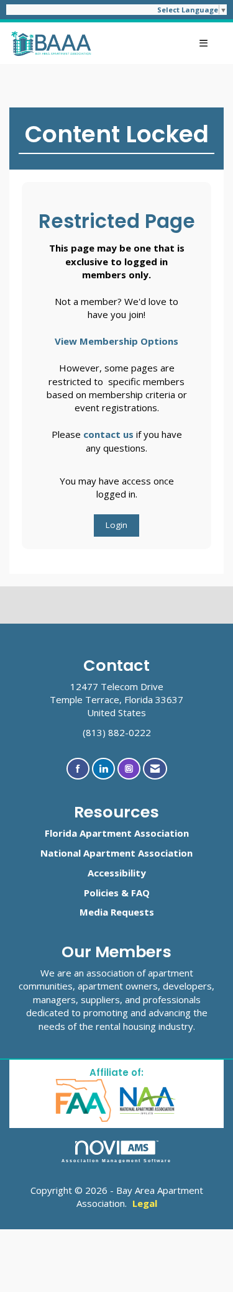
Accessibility (117, 873)
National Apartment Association (116, 853)
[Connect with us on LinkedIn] (103, 769)
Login (116, 524)
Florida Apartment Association (117, 833)
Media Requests (117, 912)
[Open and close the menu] (156, 43)
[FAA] (84, 1099)
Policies (101, 892)
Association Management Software (116, 1160)
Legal (144, 1203)
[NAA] (148, 1099)
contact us (108, 434)
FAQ (140, 892)
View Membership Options (116, 341)
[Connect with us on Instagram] (128, 769)
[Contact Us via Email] (155, 769)
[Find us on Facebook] (77, 769)
